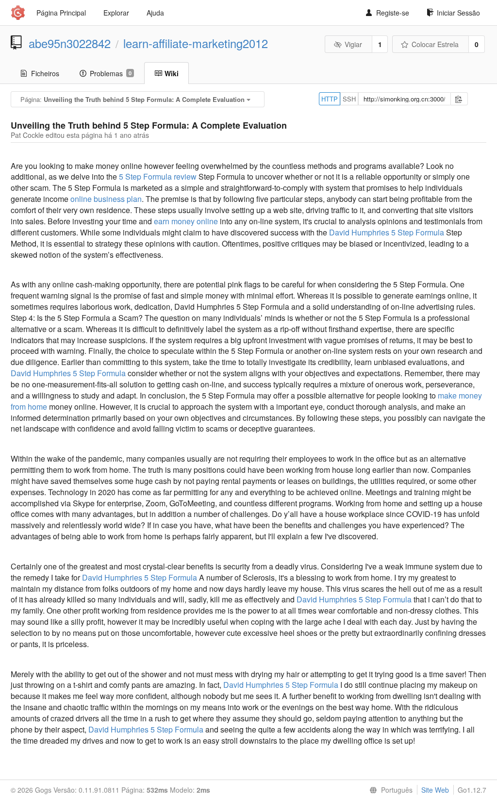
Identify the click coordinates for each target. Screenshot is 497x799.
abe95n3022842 (70, 43)
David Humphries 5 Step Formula (386, 232)
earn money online (186, 221)
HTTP (329, 98)
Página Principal (61, 12)
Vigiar (353, 44)
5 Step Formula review (158, 176)
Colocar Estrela (435, 44)
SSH (349, 98)
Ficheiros (45, 73)
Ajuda (155, 12)
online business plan (106, 198)
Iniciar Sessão (458, 12)
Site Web (435, 790)
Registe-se (392, 12)
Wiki (172, 73)
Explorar (116, 12)
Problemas (111, 73)
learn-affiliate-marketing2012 (195, 43)
